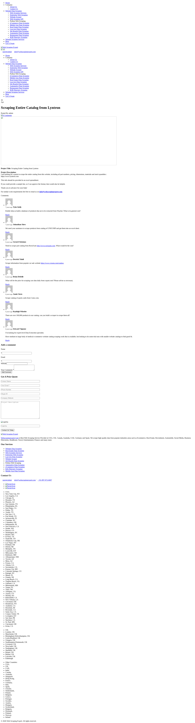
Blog (7, 41)
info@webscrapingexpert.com (25, 52)
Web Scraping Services (18, 13)
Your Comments (7, 370)
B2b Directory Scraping (13, 469)
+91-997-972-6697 (45, 480)
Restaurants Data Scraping (19, 35)
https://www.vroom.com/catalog (52, 263)
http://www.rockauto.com (46, 246)
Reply (7, 215)
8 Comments (7, 115)
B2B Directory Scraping (18, 37)
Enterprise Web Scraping (19, 15)
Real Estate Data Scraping (19, 27)
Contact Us (14, 9)
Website (4, 363)
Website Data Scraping (13, 11)
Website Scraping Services (14, 39)
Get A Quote (9, 43)
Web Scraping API (16, 19)
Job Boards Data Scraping (19, 31)
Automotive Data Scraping (19, 33)
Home (7, 3)
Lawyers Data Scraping (18, 29)
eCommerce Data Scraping (19, 23)
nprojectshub (7, 52)
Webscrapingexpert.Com (10, 438)
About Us (13, 7)
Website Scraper (15, 17)
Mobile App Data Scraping (19, 25)
